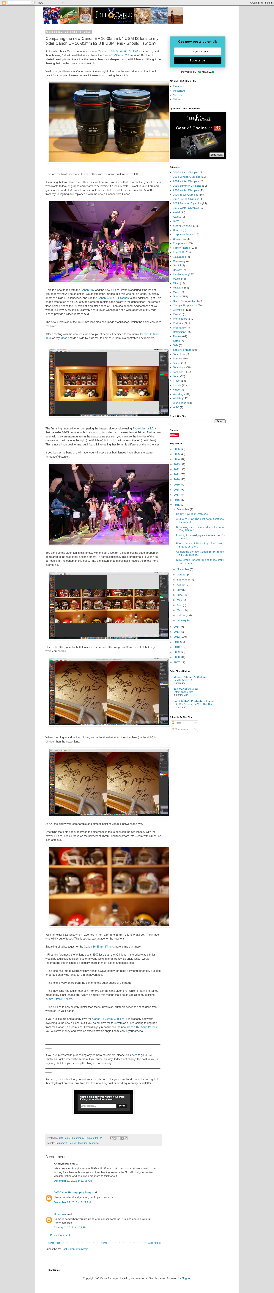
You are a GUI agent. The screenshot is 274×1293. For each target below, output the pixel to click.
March (181, 610)
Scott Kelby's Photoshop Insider (194, 700)
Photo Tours (180, 318)
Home (104, 1242)
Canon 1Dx (88, 289)
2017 (177, 494)
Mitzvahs (178, 287)
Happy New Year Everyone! (192, 513)
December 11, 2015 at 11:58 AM (73, 1180)
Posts (177, 722)
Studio (176, 362)
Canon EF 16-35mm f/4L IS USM (118, 51)
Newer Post (53, 1242)
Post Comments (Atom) (75, 1248)
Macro (176, 278)
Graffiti (177, 265)
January (182, 620)
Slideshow (179, 354)
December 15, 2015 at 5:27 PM (72, 1202)
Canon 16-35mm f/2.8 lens (108, 1018)
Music (176, 292)
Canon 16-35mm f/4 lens (99, 946)
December (183, 509)
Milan (176, 283)
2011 (177, 641)
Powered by (188, 71)
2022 (177, 469)
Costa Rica (179, 238)
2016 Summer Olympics (187, 185)
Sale (175, 345)
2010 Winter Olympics (186, 172)
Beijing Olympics (182, 225)
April (180, 605)
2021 (177, 474)
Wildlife (177, 398)
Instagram (179, 90)
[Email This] (112, 1138)
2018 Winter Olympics (186, 190)
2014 (177, 626)
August (181, 584)
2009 (177, 652)
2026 (177, 449)
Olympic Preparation (185, 305)
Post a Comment (60, 1235)
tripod (64, 337)
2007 (177, 662)
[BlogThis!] (115, 1138)
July (179, 589)
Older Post (154, 1242)
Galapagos (179, 256)
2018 (177, 489)
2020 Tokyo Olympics (185, 194)
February (182, 615)
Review (72, 1143)
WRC (176, 407)
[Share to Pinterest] (126, 1138)
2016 (177, 499)
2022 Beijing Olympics (186, 198)
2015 (177, 504)
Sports (177, 358)
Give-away (179, 261)
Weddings (179, 394)
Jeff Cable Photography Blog (72, 1192)
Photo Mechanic (142, 428)
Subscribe (198, 60)
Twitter (177, 99)
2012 (177, 636)
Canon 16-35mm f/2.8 (115, 55)
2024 (177, 459)
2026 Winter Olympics (186, 207)
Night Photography (184, 300)
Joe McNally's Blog (186, 688)
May (180, 599)
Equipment (61, 1143)
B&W (176, 221)
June (180, 594)
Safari (176, 340)
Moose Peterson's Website (190, 676)
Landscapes (180, 274)
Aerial (176, 212)
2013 (177, 631)
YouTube (178, 94)
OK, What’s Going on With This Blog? (194, 704)
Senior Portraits (182, 349)
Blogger (186, 1278)
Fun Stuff (178, 252)
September (184, 579)
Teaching (82, 1143)
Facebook (179, 86)
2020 (177, 479)
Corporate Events (183, 234)
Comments (181, 729)
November (183, 569)
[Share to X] (119, 1138)
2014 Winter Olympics (186, 181)
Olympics (178, 309)
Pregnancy (179, 327)
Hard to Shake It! (183, 680)
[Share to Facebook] (122, 1138)
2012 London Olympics (186, 176)
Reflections (179, 331)
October (182, 574)
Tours (176, 376)
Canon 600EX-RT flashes (113, 297)
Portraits (178, 323)
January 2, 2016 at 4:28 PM (70, 1227)
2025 (177, 454)
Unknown (60, 1214)
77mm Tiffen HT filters (58, 998)
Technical (94, 1143)
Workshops (179, 402)
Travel (176, 380)
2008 (177, 657)
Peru (176, 314)
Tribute (177, 385)
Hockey (177, 269)
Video (176, 389)
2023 (177, 464)
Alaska (177, 216)
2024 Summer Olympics (187, 203)
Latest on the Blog (183, 692)
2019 (177, 484)
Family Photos (181, 247)
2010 (177, 646)
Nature (177, 296)
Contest (177, 230)
